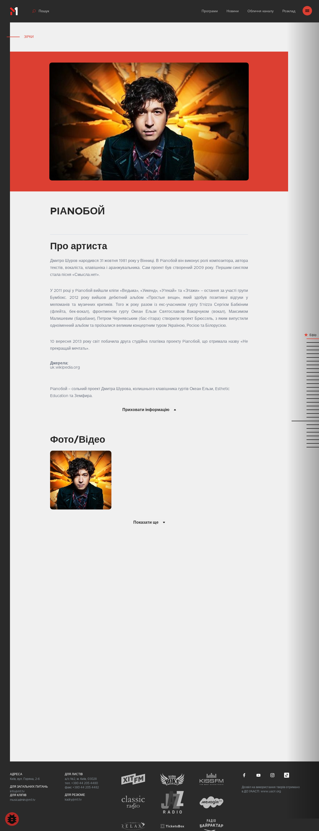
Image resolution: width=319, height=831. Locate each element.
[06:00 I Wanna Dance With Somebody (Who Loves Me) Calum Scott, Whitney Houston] (303, 424)
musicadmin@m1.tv (22, 799)
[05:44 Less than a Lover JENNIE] (303, 443)
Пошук (44, 11)
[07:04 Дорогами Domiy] (303, 353)
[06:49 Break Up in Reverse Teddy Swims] (303, 368)
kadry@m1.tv (73, 799)
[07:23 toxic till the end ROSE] (303, 338)
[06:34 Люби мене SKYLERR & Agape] (303, 383)
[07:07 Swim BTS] (303, 349)
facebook (244, 775)
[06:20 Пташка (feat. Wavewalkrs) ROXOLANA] (303, 398)
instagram (272, 775)
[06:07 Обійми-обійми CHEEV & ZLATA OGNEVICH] (303, 417)
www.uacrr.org (271, 791)
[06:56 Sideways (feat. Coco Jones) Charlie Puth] (303, 361)
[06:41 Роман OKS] (303, 376)
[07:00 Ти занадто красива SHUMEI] (303, 357)
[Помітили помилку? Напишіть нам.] (12, 819)
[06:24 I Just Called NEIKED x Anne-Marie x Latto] (303, 394)
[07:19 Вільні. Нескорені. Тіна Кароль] (303, 342)
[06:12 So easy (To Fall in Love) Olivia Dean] (303, 409)
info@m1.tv (17, 791)
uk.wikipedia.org (65, 367)
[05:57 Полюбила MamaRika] (303, 428)
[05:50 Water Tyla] (303, 435)
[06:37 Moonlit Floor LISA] (303, 379)
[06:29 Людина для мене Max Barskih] (303, 387)
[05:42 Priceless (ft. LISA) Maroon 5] (303, 447)
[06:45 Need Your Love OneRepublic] (303, 372)
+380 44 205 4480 (84, 783)
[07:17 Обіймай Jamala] (303, 346)
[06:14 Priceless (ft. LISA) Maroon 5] (303, 406)
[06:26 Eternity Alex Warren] (303, 391)
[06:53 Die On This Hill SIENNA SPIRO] (303, 364)
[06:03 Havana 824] (303, 420)
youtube (258, 775)
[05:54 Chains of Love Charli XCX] (303, 432)
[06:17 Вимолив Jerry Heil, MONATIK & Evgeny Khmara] (303, 402)
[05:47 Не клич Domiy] (303, 439)
